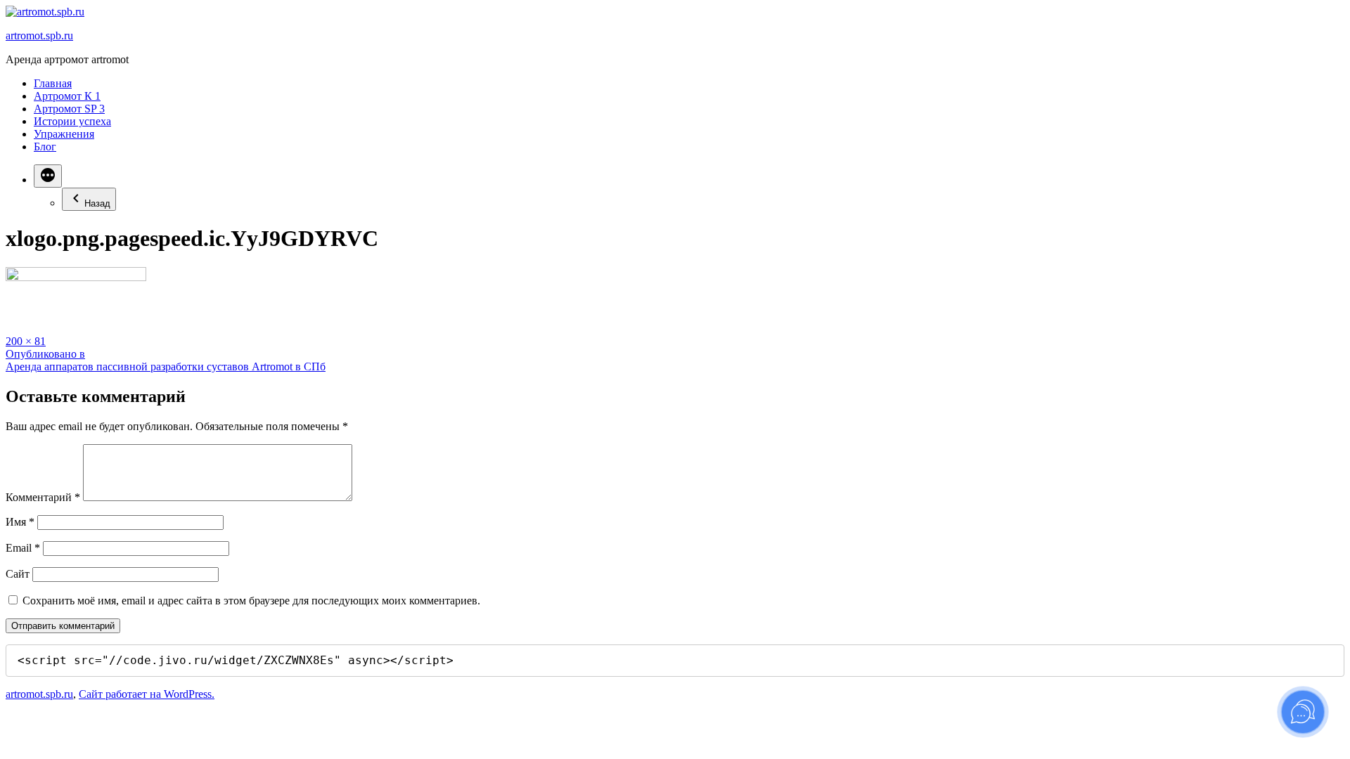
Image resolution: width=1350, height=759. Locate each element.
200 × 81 (26, 341)
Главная (53, 83)
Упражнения (64, 134)
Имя (20, 522)
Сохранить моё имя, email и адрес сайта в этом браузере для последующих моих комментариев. (251, 600)
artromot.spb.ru (39, 35)
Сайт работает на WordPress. (146, 694)
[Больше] (48, 176)
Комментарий (43, 497)
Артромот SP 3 (69, 109)
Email (23, 548)
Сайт (18, 574)
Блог (45, 147)
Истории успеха (72, 121)
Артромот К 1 (67, 96)
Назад (97, 203)
